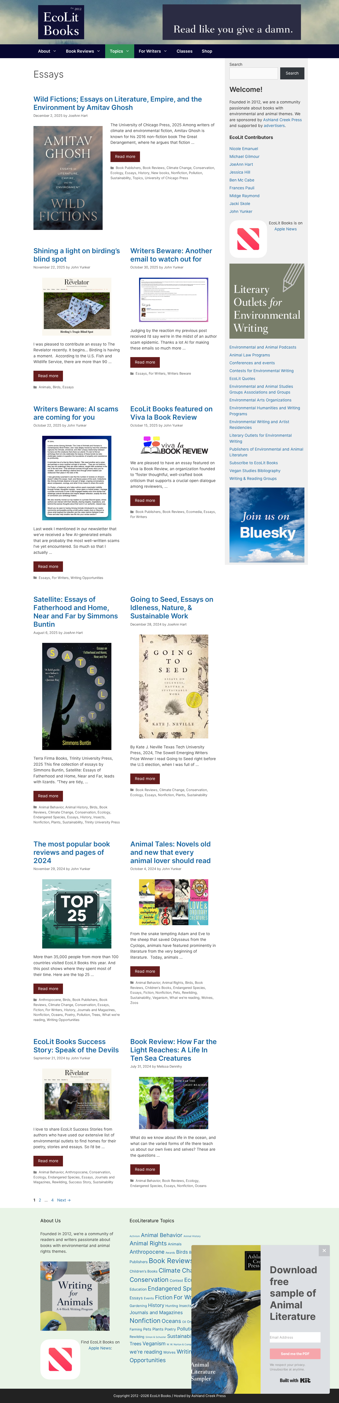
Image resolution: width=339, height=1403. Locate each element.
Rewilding (189, 992)
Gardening (138, 1306)
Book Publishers (128, 168)
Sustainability (120, 178)
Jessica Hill (239, 172)
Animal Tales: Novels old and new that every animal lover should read (170, 852)
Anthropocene (50, 1000)
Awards (170, 1252)
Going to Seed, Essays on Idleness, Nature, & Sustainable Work (171, 607)
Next (64, 1200)
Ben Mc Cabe (241, 180)
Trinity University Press (102, 822)
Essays (130, 173)
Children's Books (158, 988)
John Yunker (240, 211)
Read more (125, 156)
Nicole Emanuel (243, 148)
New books (160, 173)
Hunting (171, 1306)
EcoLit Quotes (242, 378)
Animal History (76, 807)
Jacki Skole (239, 203)
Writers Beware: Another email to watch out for (171, 255)
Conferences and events (252, 363)
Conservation (203, 168)
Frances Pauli (241, 188)
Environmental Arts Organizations (260, 400)
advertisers (274, 125)
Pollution (195, 173)
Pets (176, 992)
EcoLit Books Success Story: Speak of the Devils (76, 1045)
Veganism (160, 998)
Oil (184, 1322)
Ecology (116, 173)
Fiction (38, 1010)
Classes (185, 51)
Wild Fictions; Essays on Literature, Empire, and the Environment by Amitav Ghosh (117, 103)
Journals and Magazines (96, 1010)
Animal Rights (172, 983)
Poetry (70, 1015)
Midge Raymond (244, 195)
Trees (96, 1015)
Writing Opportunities (87, 578)
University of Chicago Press (166, 178)
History (143, 173)
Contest (176, 1280)
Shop (207, 51)
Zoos (134, 1003)
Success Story (80, 1182)
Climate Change (179, 168)
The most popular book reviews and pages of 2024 (71, 852)
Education (138, 1289)
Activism (135, 1236)
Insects (99, 817)
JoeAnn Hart (241, 164)
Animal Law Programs (249, 355)
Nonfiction (179, 173)
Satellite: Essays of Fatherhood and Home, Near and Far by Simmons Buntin (75, 611)
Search (235, 64)
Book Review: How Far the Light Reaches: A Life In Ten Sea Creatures (173, 1049)
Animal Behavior (51, 807)
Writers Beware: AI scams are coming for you (75, 413)
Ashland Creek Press (282, 119)
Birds (57, 387)
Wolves (207, 998)
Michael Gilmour (244, 156)
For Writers (150, 51)
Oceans (57, 1015)
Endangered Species (49, 817)
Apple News (285, 229)
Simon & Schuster (156, 1337)
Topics (116, 51)
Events (149, 1298)
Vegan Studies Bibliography (254, 470)
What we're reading (184, 998)
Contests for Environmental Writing (261, 370)
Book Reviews (80, 51)
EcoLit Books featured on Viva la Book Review (171, 413)
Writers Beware (179, 373)
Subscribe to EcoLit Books (253, 463)
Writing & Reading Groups (253, 478)
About (44, 51)
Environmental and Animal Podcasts (262, 347)
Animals (45, 387)
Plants (56, 822)
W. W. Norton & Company (181, 1344)
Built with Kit (295, 1380)
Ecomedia (194, 512)
